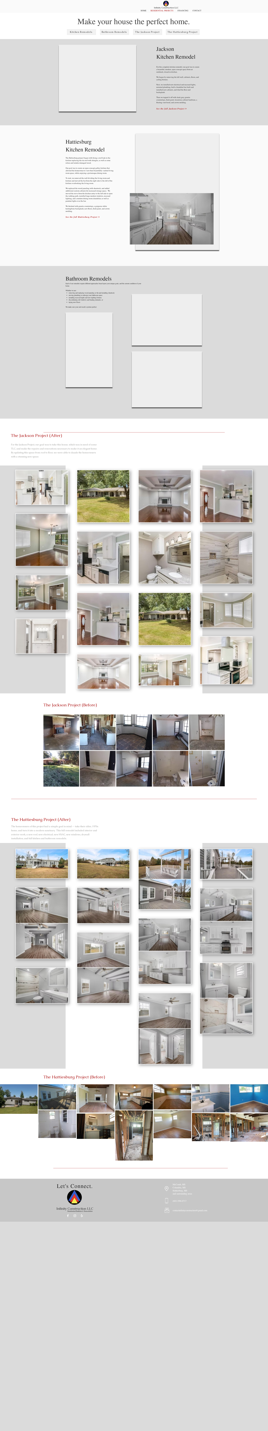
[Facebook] (68, 1216)
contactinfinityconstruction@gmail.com (190, 1210)
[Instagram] (75, 1216)
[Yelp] (82, 1216)
